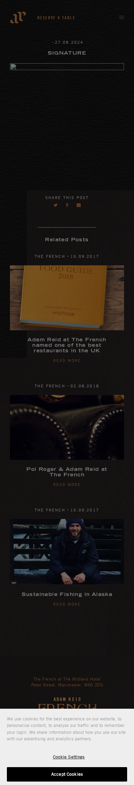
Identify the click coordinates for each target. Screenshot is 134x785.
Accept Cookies (67, 774)
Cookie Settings (69, 757)
